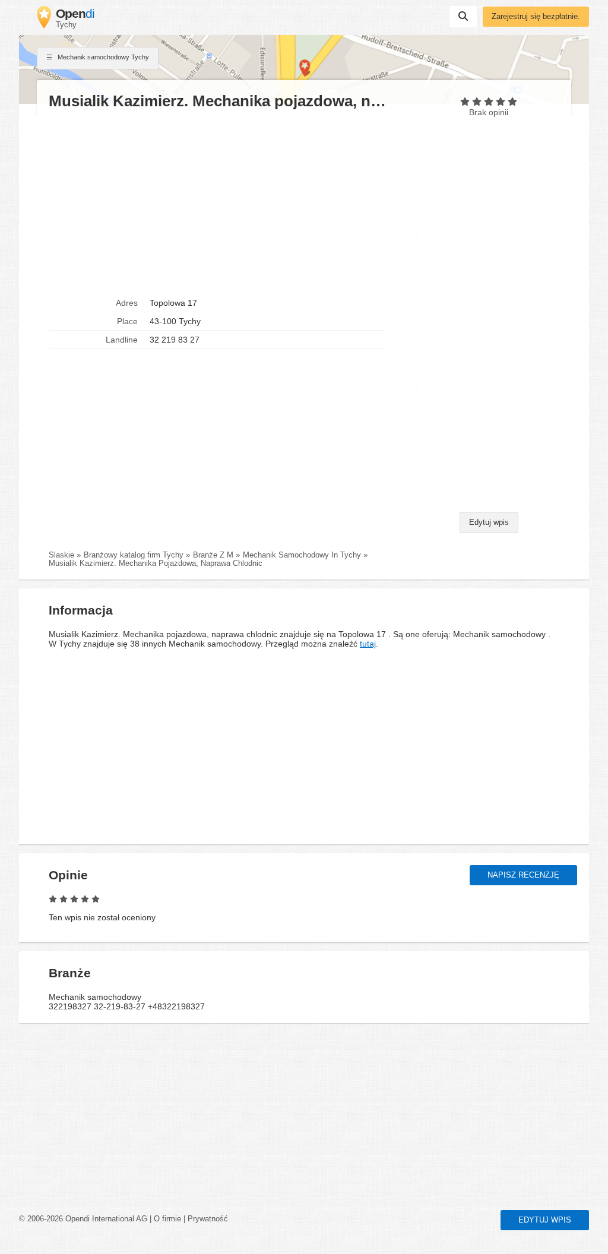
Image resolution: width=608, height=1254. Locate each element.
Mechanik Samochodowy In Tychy (302, 555)
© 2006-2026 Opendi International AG (83, 1219)
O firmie (167, 1219)
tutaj (368, 643)
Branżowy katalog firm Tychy (133, 555)
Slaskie (61, 555)
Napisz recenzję (523, 875)
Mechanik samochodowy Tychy (102, 57)
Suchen (463, 16)
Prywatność (208, 1219)
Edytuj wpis (489, 522)
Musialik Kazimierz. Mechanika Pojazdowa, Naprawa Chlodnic (155, 563)
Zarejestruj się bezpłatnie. (536, 16)
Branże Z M (213, 555)
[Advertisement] (227, 202)
